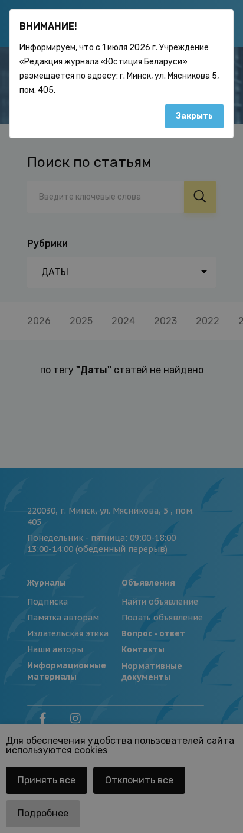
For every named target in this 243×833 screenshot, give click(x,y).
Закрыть (194, 116)
